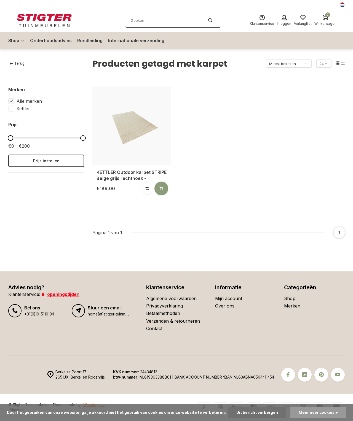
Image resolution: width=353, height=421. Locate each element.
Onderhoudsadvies (51, 40)
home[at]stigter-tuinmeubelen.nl (115, 314)
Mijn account (228, 298)
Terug (19, 63)
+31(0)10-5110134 (39, 314)
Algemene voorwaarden (171, 298)
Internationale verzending (136, 40)
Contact (154, 328)
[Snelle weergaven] (161, 188)
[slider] (10, 138)
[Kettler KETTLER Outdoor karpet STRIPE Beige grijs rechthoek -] (131, 126)
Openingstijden (63, 294)
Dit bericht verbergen (257, 412)
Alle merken (29, 101)
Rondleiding (90, 40)
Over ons (224, 306)
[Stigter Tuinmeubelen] (50, 20)
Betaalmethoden (163, 313)
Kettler (23, 108)
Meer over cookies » (318, 412)
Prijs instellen (46, 160)
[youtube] (338, 375)
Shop (13, 40)
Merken (292, 306)
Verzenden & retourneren (173, 321)
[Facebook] (288, 375)
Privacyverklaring (164, 306)
